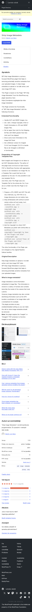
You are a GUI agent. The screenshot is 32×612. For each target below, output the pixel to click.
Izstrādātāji (5, 564)
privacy (24, 469)
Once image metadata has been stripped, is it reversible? (11, 402)
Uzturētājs (5, 549)
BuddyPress (5, 581)
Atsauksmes (7, 53)
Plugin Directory (6, 7)
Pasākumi (20, 561)
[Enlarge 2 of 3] (28, 329)
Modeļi (19, 552)
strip (28, 469)
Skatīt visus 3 (26, 462)
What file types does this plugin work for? (8, 408)
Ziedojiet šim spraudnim (9, 533)
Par (3, 543)
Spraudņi (19, 549)
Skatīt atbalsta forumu (9, 518)
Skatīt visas (26, 503)
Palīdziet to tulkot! (16, 13)
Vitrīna (19, 543)
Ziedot (19, 564)
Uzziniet (4, 558)
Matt (3, 575)
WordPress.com (7, 572)
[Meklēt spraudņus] (20, 19)
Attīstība (6, 62)
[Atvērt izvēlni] (29, 2)
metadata (27, 466)
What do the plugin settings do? (12, 414)
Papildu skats (6, 474)
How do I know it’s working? (11, 396)
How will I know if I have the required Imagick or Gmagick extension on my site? (11, 376)
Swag (19, 567)
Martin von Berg (11, 38)
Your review (5, 503)
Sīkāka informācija (9, 49)
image (21, 466)
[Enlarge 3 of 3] (28, 345)
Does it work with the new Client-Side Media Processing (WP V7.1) (12, 369)
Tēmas (19, 546)
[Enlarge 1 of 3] (13, 329)
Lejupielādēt (6, 42)
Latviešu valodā (11, 589)
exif (18, 466)
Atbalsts (5, 66)
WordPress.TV (6, 567)
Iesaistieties (20, 558)
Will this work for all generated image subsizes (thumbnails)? (11, 390)
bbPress (4, 578)
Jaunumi (4, 546)
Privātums (5, 552)
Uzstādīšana (7, 58)
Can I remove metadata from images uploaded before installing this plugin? (13, 384)
